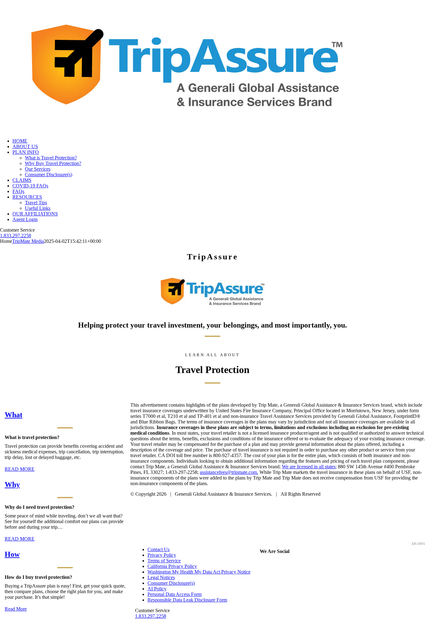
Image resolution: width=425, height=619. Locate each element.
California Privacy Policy (172, 566)
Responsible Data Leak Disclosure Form (187, 599)
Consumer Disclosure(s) (171, 583)
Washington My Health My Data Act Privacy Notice (198, 571)
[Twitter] (271, 563)
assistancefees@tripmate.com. (229, 472)
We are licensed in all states (308, 466)
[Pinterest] (278, 563)
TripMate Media (28, 241)
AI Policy (156, 588)
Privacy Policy (161, 555)
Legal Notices (161, 577)
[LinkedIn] (293, 563)
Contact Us (158, 549)
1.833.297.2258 (15, 235)
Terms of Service (164, 560)
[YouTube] (286, 563)
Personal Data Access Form (174, 594)
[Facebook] (263, 563)
